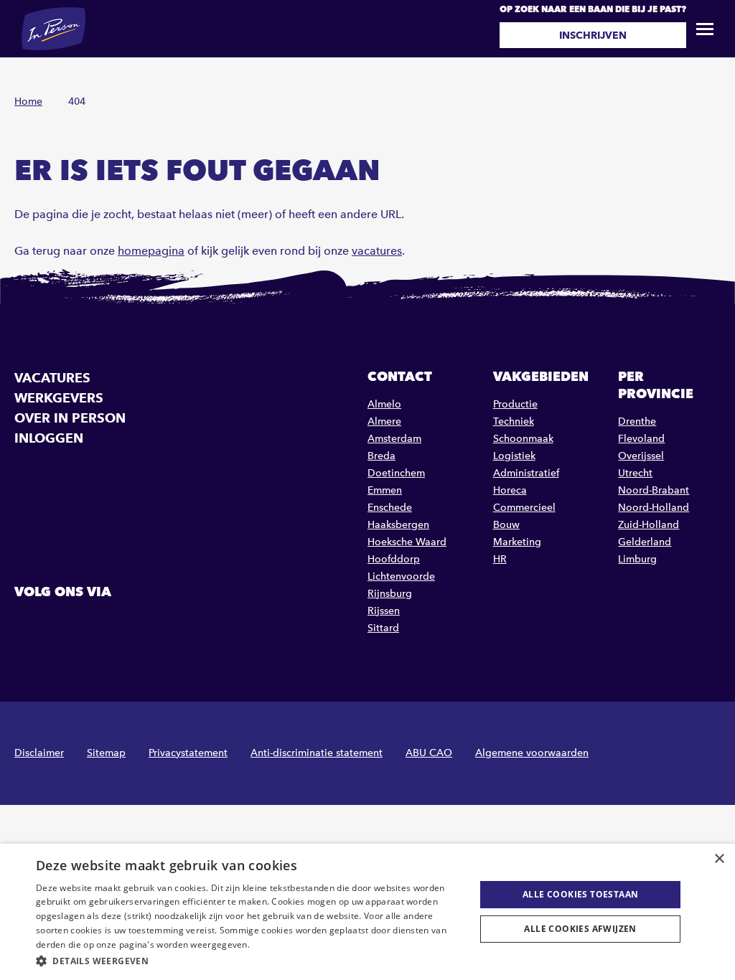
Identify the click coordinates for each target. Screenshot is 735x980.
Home (28, 101)
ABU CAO (429, 753)
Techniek (513, 421)
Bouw (506, 525)
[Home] (53, 28)
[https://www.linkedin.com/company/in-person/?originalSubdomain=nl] (64, 624)
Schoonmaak (523, 439)
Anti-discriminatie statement (317, 753)
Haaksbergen (398, 525)
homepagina (151, 251)
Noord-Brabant (653, 490)
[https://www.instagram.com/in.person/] (100, 624)
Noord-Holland (653, 507)
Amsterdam (394, 439)
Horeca (510, 490)
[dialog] (367, 912)
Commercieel (524, 507)
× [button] (718, 859)
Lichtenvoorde (401, 576)
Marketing (517, 542)
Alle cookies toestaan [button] (580, 894)
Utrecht (635, 473)
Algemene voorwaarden (532, 753)
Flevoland (641, 439)
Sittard (383, 628)
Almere (384, 421)
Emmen (385, 490)
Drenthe (637, 421)
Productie (515, 404)
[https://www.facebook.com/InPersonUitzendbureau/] (27, 624)
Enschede (390, 507)
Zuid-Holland (648, 525)
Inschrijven (593, 35)
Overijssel (641, 456)
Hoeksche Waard (407, 542)
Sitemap (106, 753)
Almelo (384, 404)
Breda (381, 456)
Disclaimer (39, 753)
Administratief (526, 473)
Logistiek (514, 456)
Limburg (637, 559)
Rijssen (384, 611)
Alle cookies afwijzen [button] (580, 929)
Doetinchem (396, 473)
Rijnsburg (390, 594)
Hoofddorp (394, 559)
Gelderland (644, 542)
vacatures (377, 251)
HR (500, 559)
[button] (249, 961)
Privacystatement (188, 753)
